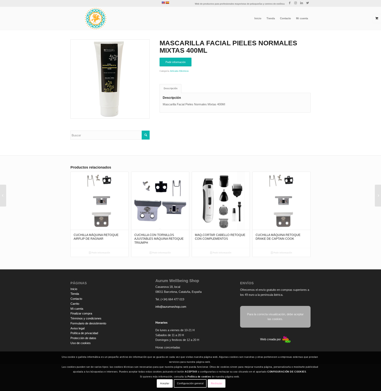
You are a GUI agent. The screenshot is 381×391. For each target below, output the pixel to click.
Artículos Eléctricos (179, 71)
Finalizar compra (81, 313)
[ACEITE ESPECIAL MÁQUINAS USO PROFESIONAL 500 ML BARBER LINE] (378, 196)
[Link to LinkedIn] (301, 3)
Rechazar (216, 383)
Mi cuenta (76, 308)
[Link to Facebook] (289, 3)
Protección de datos (83, 338)
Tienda (74, 293)
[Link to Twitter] (308, 3)
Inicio (73, 289)
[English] (163, 2)
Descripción (170, 88)
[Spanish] (167, 2)
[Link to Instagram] (295, 3)
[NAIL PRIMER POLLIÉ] (3, 196)
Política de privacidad (84, 333)
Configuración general (190, 383)
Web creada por (271, 339)
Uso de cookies (80, 343)
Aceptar (164, 383)
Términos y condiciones (85, 318)
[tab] (170, 88)
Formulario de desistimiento (88, 323)
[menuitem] (258, 18)
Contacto (76, 298)
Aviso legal (77, 328)
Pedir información (100, 252)
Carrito (74, 303)
